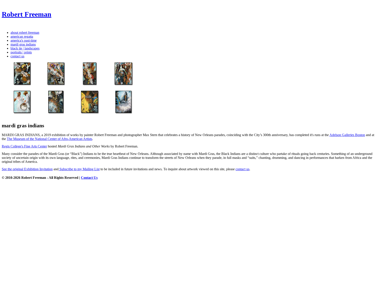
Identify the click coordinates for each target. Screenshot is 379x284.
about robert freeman (25, 32)
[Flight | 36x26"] (52, 116)
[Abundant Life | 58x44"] (85, 116)
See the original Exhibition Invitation (27, 169)
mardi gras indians (23, 44)
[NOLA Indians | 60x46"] (119, 88)
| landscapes (25, 48)
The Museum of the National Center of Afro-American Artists (49, 139)
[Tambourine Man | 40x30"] (18, 116)
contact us (17, 56)
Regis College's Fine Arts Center (24, 146)
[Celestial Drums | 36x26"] (18, 88)
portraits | (21, 52)
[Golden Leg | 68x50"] (52, 88)
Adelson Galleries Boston (347, 135)
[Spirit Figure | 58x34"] (85, 88)
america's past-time (24, 40)
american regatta (22, 36)
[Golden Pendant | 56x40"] (119, 116)
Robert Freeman (26, 14)
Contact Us (89, 177)
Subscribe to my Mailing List (79, 169)
